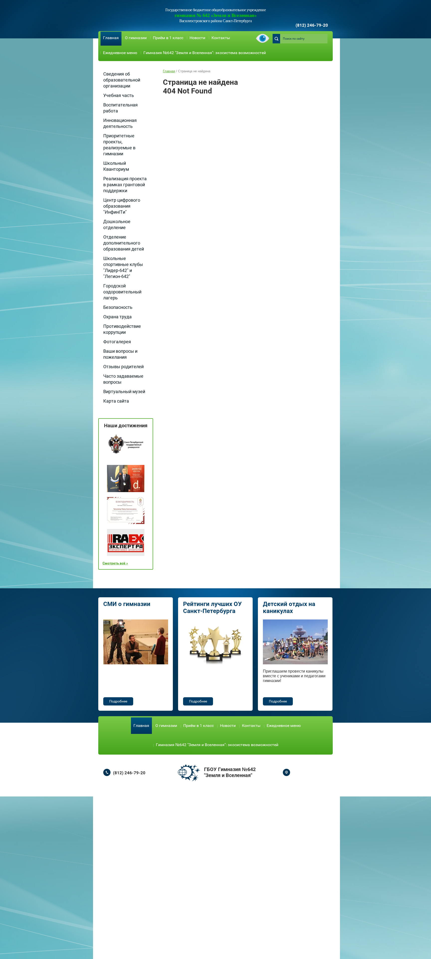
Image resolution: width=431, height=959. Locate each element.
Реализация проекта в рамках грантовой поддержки (125, 184)
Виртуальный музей (124, 391)
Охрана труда (117, 316)
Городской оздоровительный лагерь (122, 291)
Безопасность (117, 307)
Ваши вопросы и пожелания (120, 354)
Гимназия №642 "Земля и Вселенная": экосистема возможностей (204, 52)
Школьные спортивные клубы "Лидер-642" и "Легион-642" (123, 267)
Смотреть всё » (115, 563)
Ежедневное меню (120, 52)
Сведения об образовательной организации (121, 79)
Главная (111, 37)
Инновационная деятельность (120, 123)
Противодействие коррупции (122, 329)
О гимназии (136, 37)
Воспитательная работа (120, 107)
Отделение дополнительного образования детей (123, 243)
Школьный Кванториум (116, 166)
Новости (197, 37)
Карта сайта (116, 401)
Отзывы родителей (123, 366)
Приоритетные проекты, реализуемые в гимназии (119, 144)
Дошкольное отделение (116, 224)
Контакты (221, 37)
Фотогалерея (117, 341)
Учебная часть (118, 95)
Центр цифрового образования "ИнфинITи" (121, 206)
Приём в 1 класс (168, 37)
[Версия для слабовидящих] (262, 39)
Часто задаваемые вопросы (123, 379)
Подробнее (118, 701)
